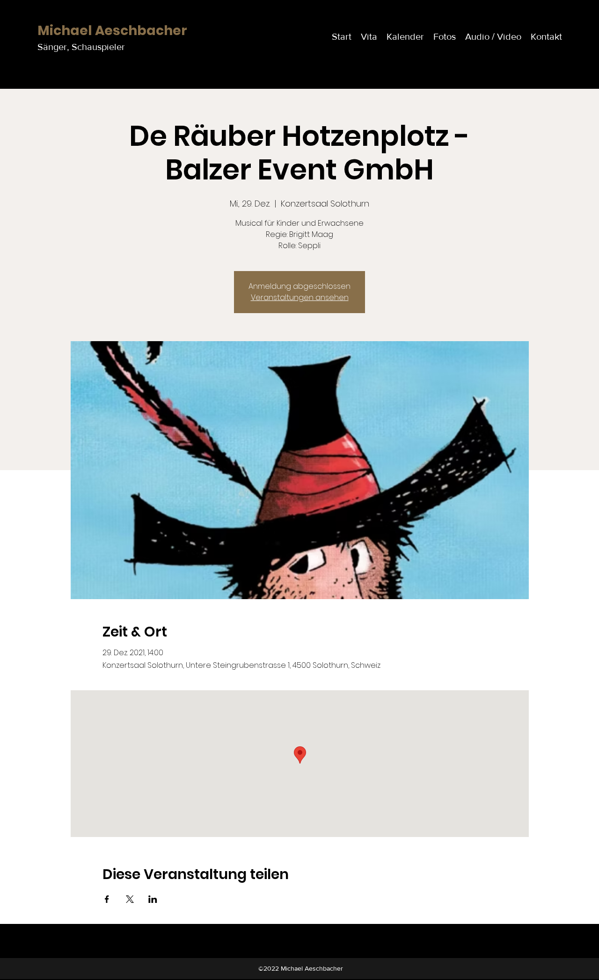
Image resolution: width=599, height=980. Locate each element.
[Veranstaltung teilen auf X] (129, 899)
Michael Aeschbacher (112, 30)
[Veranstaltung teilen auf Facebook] (106, 899)
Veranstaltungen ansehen (300, 297)
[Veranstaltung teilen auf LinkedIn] (152, 899)
